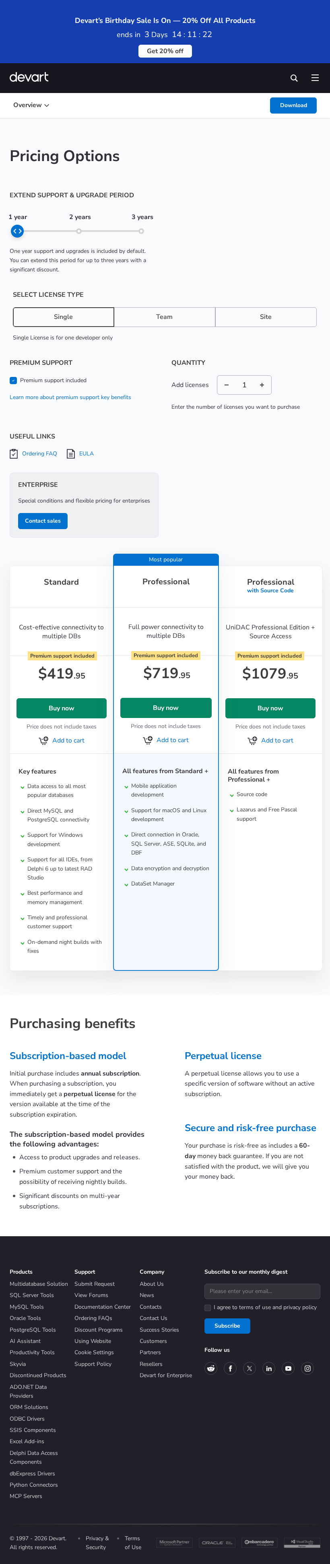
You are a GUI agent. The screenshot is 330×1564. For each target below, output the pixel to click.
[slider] (17, 231)
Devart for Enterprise (166, 1375)
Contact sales (43, 521)
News (147, 1295)
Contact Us (153, 1318)
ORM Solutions (29, 1407)
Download (293, 105)
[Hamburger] (314, 76)
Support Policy (92, 1364)
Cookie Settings (94, 1352)
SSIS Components (33, 1430)
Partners (150, 1352)
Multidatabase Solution (39, 1284)
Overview (27, 105)
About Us (152, 1284)
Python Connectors (34, 1485)
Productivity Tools (32, 1352)
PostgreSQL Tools (33, 1330)
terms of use (255, 1307)
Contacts (151, 1307)
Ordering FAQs (93, 1318)
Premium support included (53, 380)
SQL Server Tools (32, 1295)
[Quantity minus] (226, 385)
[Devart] (32, 78)
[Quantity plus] (262, 385)
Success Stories (159, 1330)
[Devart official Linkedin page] (268, 1368)
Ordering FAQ (39, 453)
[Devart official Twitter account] (249, 1368)
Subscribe (227, 1326)
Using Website (92, 1341)
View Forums (91, 1295)
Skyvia (18, 1364)
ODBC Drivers (27, 1419)
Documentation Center (102, 1307)
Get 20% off (165, 51)
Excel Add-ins (27, 1441)
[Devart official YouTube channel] (288, 1368)
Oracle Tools (25, 1318)
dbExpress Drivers (32, 1473)
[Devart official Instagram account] (307, 1368)
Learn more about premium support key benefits (70, 397)
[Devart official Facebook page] (230, 1368)
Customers (153, 1341)
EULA (86, 453)
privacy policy (300, 1307)
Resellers (151, 1364)
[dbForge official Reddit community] (210, 1368)
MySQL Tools (27, 1307)
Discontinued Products (38, 1375)
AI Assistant (25, 1341)
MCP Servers (26, 1496)
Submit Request (94, 1284)
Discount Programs (98, 1330)
